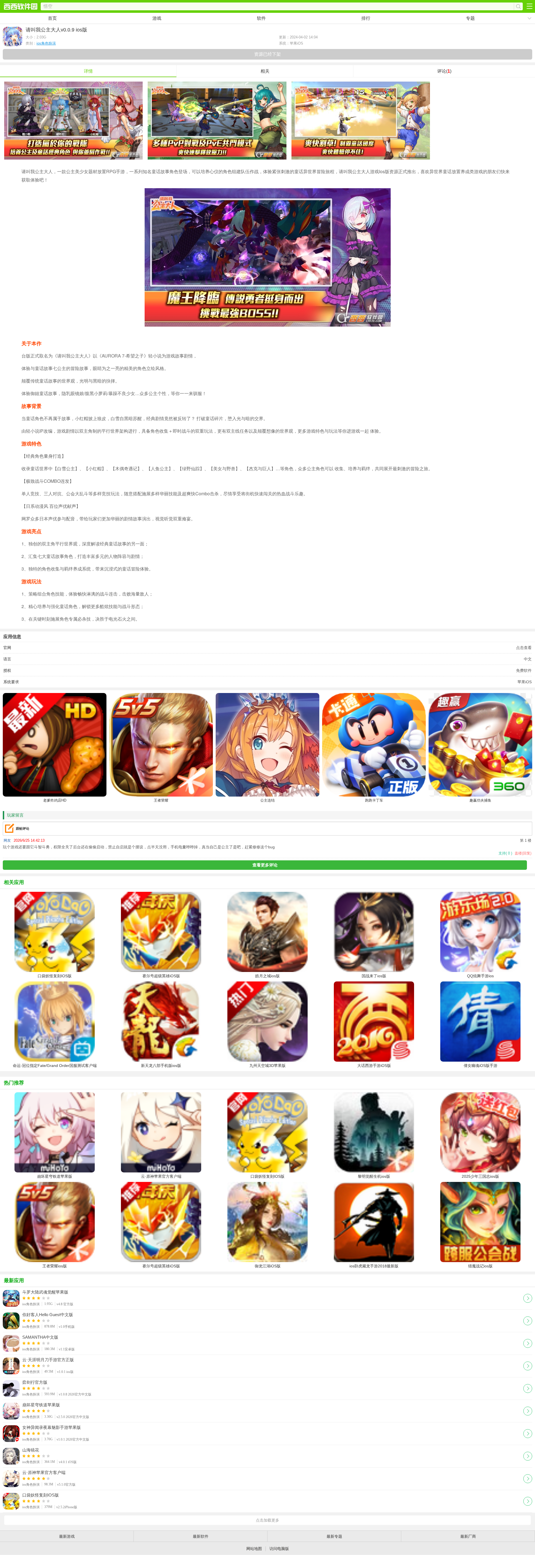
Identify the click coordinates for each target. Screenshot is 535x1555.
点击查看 (524, 647)
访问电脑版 (279, 1548)
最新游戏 (67, 1536)
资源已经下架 (267, 54)
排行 (365, 18)
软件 (261, 18)
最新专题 (334, 1536)
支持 (505, 853)
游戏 (156, 18)
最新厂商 (468, 1536)
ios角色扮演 (46, 43)
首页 (52, 18)
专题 (470, 18)
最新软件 (200, 1536)
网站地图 (254, 1548)
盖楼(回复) (523, 853)
